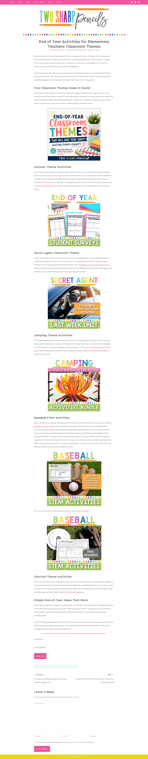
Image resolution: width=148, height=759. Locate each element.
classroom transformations (44, 667)
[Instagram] (135, 2)
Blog (28, 2)
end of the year (61, 667)
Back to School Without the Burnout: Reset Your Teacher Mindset (95, 679)
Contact (59, 2)
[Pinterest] (138, 2)
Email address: (40, 647)
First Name (38, 639)
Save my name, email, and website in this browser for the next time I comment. (65, 742)
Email (65, 736)
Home (11, 2)
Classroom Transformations (76, 50)
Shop (50, 2)
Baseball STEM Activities (44, 426)
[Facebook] (131, 2)
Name (38, 736)
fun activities (73, 667)
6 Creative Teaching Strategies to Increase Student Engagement (50, 679)
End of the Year (93, 50)
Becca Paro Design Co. (77, 756)
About (19, 2)
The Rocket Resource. (76, 592)
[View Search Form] (128, 2)
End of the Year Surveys (46, 186)
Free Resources (39, 2)
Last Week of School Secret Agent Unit (93, 265)
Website (93, 736)
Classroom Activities (56, 50)
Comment (39, 703)
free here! (85, 511)
